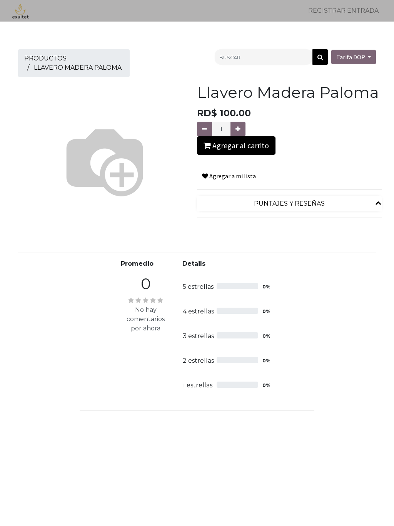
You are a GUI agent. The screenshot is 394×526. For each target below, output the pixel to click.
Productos (45, 58)
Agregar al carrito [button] (240, 145)
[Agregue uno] (237, 129)
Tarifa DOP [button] (351, 57)
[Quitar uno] (204, 129)
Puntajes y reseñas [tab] (289, 203)
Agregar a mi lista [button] (232, 176)
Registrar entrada (343, 10)
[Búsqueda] (320, 57)
